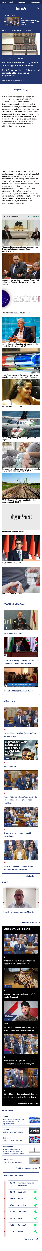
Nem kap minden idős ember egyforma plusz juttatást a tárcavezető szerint (20, 1029)
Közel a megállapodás (13, 633)
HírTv (3, 30)
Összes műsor (29, 1239)
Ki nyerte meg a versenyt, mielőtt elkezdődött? (18, 834)
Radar (20, 1218)
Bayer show (8, 1146)
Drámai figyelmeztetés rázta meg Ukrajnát (18, 912)
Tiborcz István (20, 58)
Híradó (5, 1117)
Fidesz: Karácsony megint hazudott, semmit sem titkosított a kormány (19, 662)
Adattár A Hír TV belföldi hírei (20, 30)
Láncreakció (8, 1159)
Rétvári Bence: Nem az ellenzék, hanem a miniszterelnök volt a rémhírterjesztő (20, 1095)
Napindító (22, 1205)
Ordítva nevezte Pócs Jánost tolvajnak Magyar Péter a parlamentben (20, 962)
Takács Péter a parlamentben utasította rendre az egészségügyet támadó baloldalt (20, 800)
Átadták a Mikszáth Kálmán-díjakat (18, 691)
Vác (3, 58)
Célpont (6, 1129)
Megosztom (19, 89)
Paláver (6, 1024)
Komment (22, 1225)
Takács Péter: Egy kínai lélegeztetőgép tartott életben (29, 22)
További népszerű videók (28, 922)
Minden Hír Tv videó (26, 1103)
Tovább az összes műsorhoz (26, 1168)
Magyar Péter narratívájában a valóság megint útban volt (20, 995)
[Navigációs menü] (4, 8)
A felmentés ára (10, 766)
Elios (9, 58)
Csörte (6, 1138)
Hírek (5, 729)
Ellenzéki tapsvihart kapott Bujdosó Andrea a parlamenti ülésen (18, 868)
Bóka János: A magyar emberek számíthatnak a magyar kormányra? (19, 1062)
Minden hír (30, 876)
